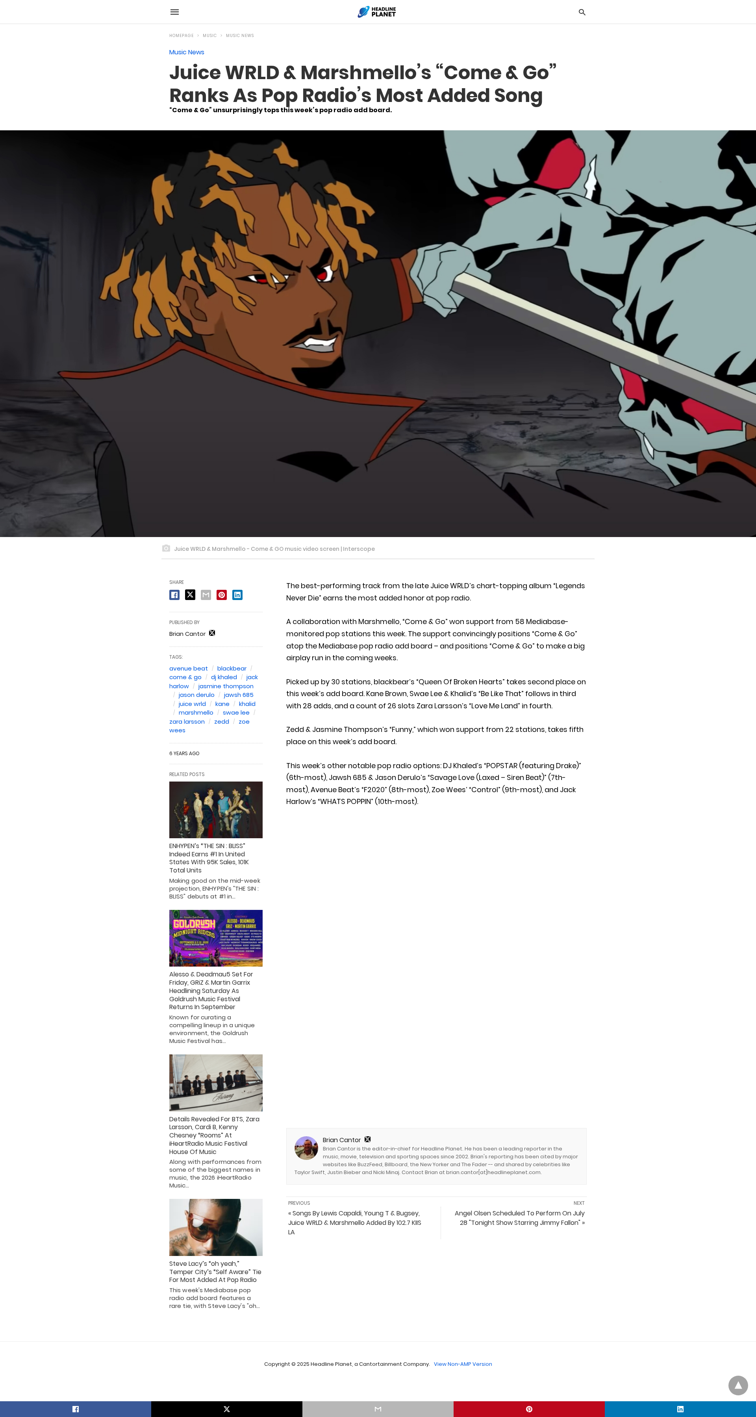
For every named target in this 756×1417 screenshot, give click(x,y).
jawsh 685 (239, 695)
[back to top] (738, 1385)
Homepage (181, 36)
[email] (378, 1409)
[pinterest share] (222, 595)
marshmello (196, 712)
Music (210, 36)
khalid (247, 704)
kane (222, 704)
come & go (185, 677)
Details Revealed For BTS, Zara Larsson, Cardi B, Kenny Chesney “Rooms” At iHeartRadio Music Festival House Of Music (214, 1135)
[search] (582, 12)
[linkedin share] (237, 595)
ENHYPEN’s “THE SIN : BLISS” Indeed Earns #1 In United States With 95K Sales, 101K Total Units (209, 858)
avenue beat (188, 668)
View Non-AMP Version (463, 1364)
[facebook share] (174, 595)
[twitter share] (190, 594)
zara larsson (187, 721)
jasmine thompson (226, 686)
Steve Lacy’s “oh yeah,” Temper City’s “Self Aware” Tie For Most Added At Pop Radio (215, 1272)
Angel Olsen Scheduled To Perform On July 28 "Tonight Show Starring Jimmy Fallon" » (520, 1218)
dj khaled (224, 677)
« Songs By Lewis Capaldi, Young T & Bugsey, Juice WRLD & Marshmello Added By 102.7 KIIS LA (354, 1223)
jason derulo (197, 695)
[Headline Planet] (377, 12)
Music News (240, 36)
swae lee (236, 712)
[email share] (206, 595)
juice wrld (192, 704)
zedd (221, 721)
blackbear (231, 668)
